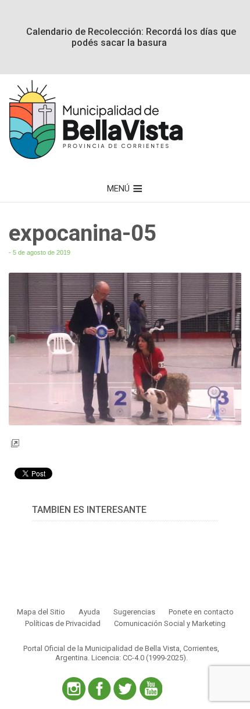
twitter (125, 688)
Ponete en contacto (201, 611)
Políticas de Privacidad (63, 623)
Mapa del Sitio (41, 611)
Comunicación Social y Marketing (170, 623)
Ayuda (89, 611)
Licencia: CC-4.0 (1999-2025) (138, 657)
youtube (150, 688)
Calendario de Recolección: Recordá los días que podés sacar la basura (131, 37)
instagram (73, 688)
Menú (118, 188)
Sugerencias (134, 611)
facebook (99, 688)
